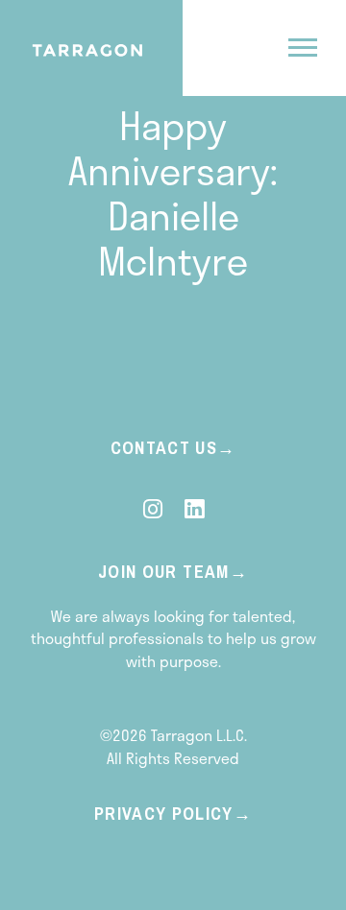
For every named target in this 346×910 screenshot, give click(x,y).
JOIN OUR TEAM (164, 572)
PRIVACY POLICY (164, 813)
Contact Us (164, 448)
